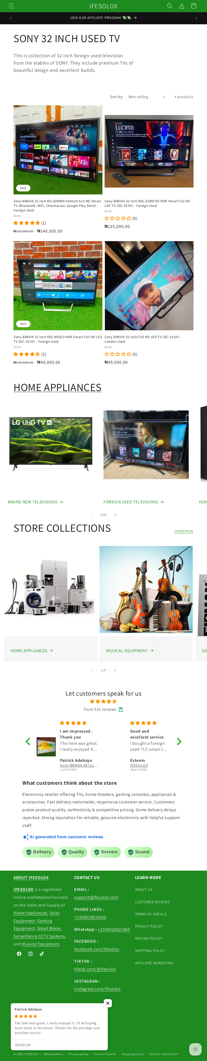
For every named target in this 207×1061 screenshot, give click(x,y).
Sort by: (116, 96)
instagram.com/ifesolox (97, 989)
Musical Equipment (40, 944)
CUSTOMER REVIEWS (152, 902)
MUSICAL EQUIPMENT (127, 651)
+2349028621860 (90, 917)
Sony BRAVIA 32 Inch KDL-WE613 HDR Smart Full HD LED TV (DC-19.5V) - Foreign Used (57, 339)
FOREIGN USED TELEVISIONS (131, 502)
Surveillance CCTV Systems (39, 936)
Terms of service (105, 1054)
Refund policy (53, 1054)
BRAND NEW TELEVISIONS (32, 502)
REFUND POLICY (149, 938)
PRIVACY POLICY (149, 926)
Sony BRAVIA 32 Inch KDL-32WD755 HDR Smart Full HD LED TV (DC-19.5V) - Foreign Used (147, 203)
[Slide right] (115, 515)
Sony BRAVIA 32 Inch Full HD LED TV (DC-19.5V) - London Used (143, 339)
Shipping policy (133, 1054)
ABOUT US (144, 889)
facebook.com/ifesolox (96, 949)
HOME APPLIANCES (57, 387)
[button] (11, 6)
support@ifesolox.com (96, 897)
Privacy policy (78, 1054)
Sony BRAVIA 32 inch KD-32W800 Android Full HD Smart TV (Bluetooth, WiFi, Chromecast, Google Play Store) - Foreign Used (57, 206)
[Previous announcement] (10, 18)
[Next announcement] (196, 18)
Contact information (163, 1054)
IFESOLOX (31, 1054)
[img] (103, 702)
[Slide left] (92, 515)
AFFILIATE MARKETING (154, 963)
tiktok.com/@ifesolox (95, 969)
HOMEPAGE (184, 531)
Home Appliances (30, 913)
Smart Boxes (49, 928)
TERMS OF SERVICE (151, 914)
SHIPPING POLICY (150, 950)
